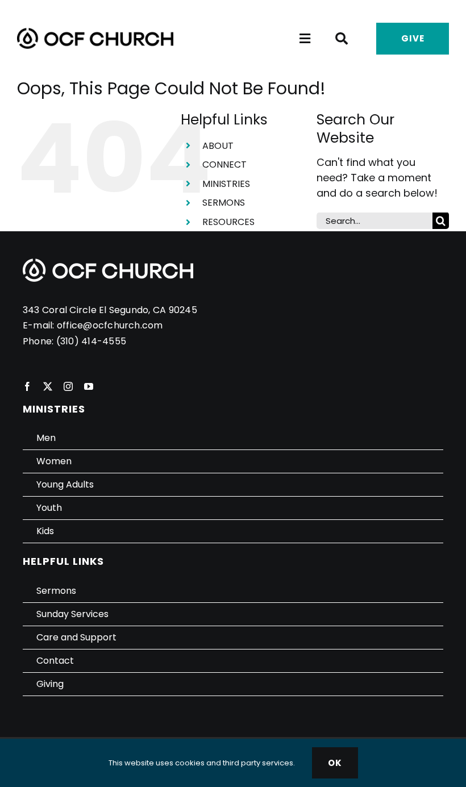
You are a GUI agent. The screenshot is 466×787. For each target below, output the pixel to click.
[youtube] (88, 386)
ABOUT (218, 145)
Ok (335, 763)
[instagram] (68, 386)
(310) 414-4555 (91, 341)
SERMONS (223, 202)
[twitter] (47, 386)
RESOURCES (228, 221)
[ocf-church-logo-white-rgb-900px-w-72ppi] (108, 263)
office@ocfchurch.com (110, 325)
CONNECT (224, 164)
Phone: (39, 341)
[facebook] (27, 386)
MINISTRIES (226, 183)
